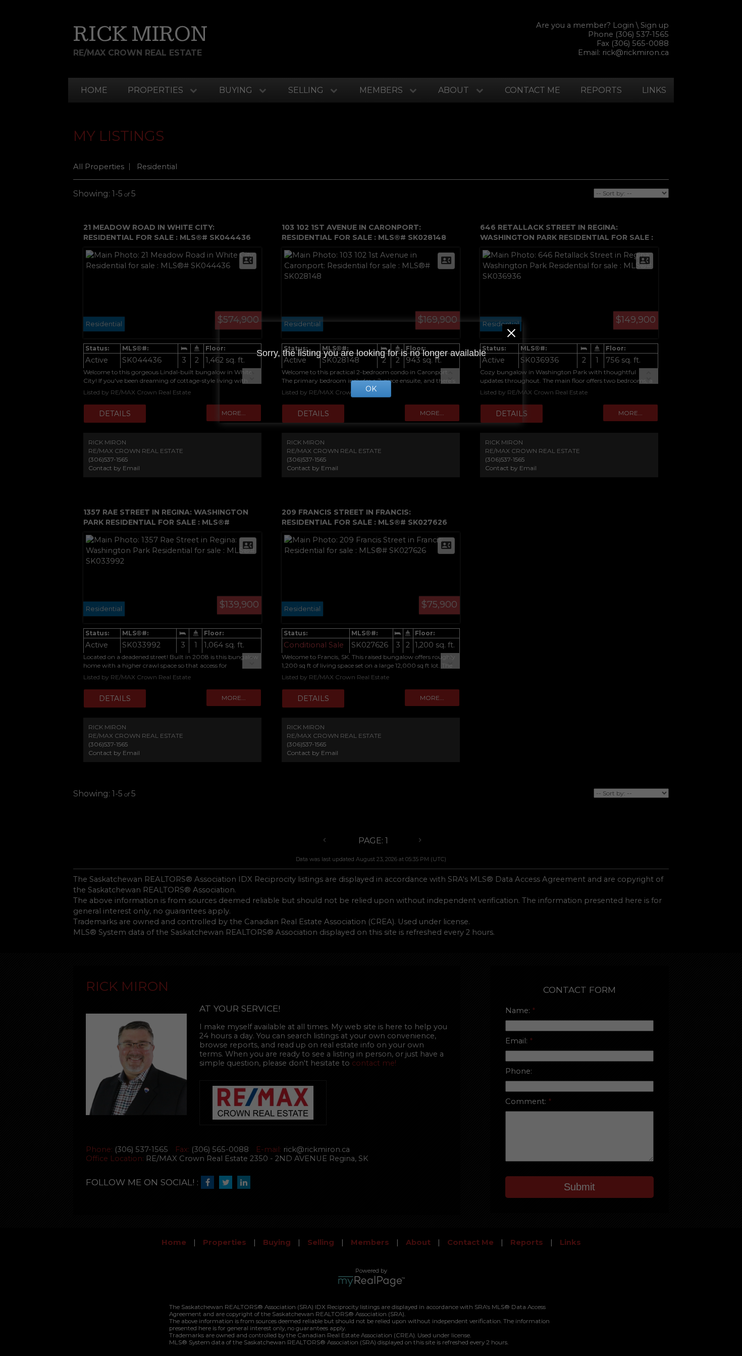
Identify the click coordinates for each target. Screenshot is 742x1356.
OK (371, 388)
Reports (601, 90)
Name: (518, 1010)
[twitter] (228, 1182)
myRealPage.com (371, 1281)
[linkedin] (246, 1182)
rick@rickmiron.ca (635, 52)
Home (94, 90)
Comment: (526, 1101)
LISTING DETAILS (115, 414)
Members (381, 90)
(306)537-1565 (108, 459)
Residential (157, 166)
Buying (235, 90)
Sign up (655, 25)
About (453, 90)
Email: (517, 1040)
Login (623, 25)
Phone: (518, 1071)
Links (654, 90)
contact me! (374, 1063)
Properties (155, 90)
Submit (579, 1186)
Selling (306, 90)
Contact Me (532, 90)
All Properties (98, 166)
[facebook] (210, 1182)
